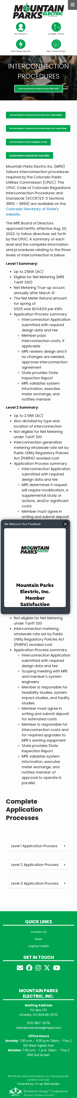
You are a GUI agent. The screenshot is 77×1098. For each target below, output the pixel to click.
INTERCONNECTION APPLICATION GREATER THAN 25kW (38, 128)
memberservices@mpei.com (38, 1027)
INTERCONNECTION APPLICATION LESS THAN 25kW (36, 115)
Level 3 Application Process (35, 883)
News (38, 939)
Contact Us (38, 932)
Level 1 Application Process (34, 845)
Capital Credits (38, 946)
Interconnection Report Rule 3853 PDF (38, 88)
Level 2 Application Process (35, 864)
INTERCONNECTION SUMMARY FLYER (28, 142)
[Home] (38, 10)
